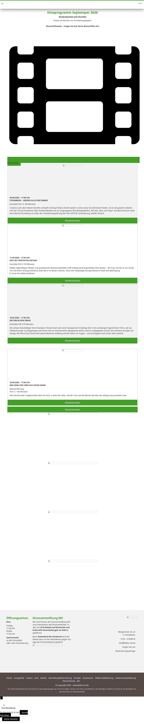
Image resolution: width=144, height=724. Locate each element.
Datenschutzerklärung (125, 678)
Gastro (29, 678)
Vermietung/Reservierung (60, 678)
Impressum (88, 678)
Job (78, 681)
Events (43, 678)
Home (9, 678)
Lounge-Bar (19, 678)
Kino (36, 678)
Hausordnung (68, 681)
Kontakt (77, 678)
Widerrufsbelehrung (104, 678)
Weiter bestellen (11, 719)
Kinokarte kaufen (72, 220)
